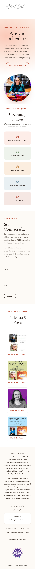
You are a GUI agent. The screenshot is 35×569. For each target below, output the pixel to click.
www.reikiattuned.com (17, 539)
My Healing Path (17, 510)
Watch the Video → (17, 438)
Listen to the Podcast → (17, 354)
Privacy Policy (17, 516)
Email (6, 286)
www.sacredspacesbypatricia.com (17, 536)
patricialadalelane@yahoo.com (18, 532)
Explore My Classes (17, 65)
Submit (10, 296)
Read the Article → (17, 410)
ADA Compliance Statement (17, 520)
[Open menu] (17, 16)
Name (6, 270)
